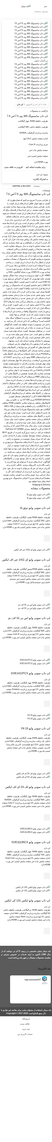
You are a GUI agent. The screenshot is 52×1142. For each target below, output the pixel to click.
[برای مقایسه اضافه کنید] (47, 503)
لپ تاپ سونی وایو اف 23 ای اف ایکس (27, 787)
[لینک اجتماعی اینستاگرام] (26, 2)
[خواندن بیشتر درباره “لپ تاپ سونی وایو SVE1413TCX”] (47, 704)
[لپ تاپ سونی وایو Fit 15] (39, 715)
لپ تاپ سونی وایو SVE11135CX (30, 842)
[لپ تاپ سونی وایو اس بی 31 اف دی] (34, 605)
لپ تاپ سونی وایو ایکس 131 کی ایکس (27, 900)
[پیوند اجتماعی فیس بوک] (32, 2)
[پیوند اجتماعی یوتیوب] (22, 2)
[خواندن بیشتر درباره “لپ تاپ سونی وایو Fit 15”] (47, 762)
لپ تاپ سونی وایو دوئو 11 (35, 507)
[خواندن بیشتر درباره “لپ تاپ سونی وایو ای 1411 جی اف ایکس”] (47, 593)
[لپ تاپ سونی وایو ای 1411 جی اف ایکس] (32, 549)
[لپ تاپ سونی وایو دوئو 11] (38, 494)
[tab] (36, 186)
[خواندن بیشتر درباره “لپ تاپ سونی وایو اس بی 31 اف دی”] (47, 648)
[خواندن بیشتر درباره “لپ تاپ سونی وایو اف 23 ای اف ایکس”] (47, 817)
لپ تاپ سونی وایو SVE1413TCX (30, 673)
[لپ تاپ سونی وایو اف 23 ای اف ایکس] (33, 773)
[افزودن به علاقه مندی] (47, 532)
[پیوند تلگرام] (19, 179)
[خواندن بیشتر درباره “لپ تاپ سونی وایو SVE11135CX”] (47, 876)
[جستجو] (4, 11)
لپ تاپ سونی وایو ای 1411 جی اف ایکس (26, 559)
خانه (45, 104)
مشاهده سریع (47, 545)
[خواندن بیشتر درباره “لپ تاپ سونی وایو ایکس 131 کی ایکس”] (47, 931)
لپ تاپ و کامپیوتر (33, 104)
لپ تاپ (20, 104)
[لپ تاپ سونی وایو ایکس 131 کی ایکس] (33, 887)
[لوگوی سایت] (26, 6)
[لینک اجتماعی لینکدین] (22, 179)
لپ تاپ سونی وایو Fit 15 (35, 728)
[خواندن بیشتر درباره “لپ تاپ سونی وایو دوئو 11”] (47, 538)
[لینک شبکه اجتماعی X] (29, 2)
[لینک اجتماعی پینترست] (19, 2)
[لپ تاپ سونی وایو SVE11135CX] (35, 828)
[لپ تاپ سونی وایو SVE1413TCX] (35, 660)
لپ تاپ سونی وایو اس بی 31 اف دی (29, 618)
